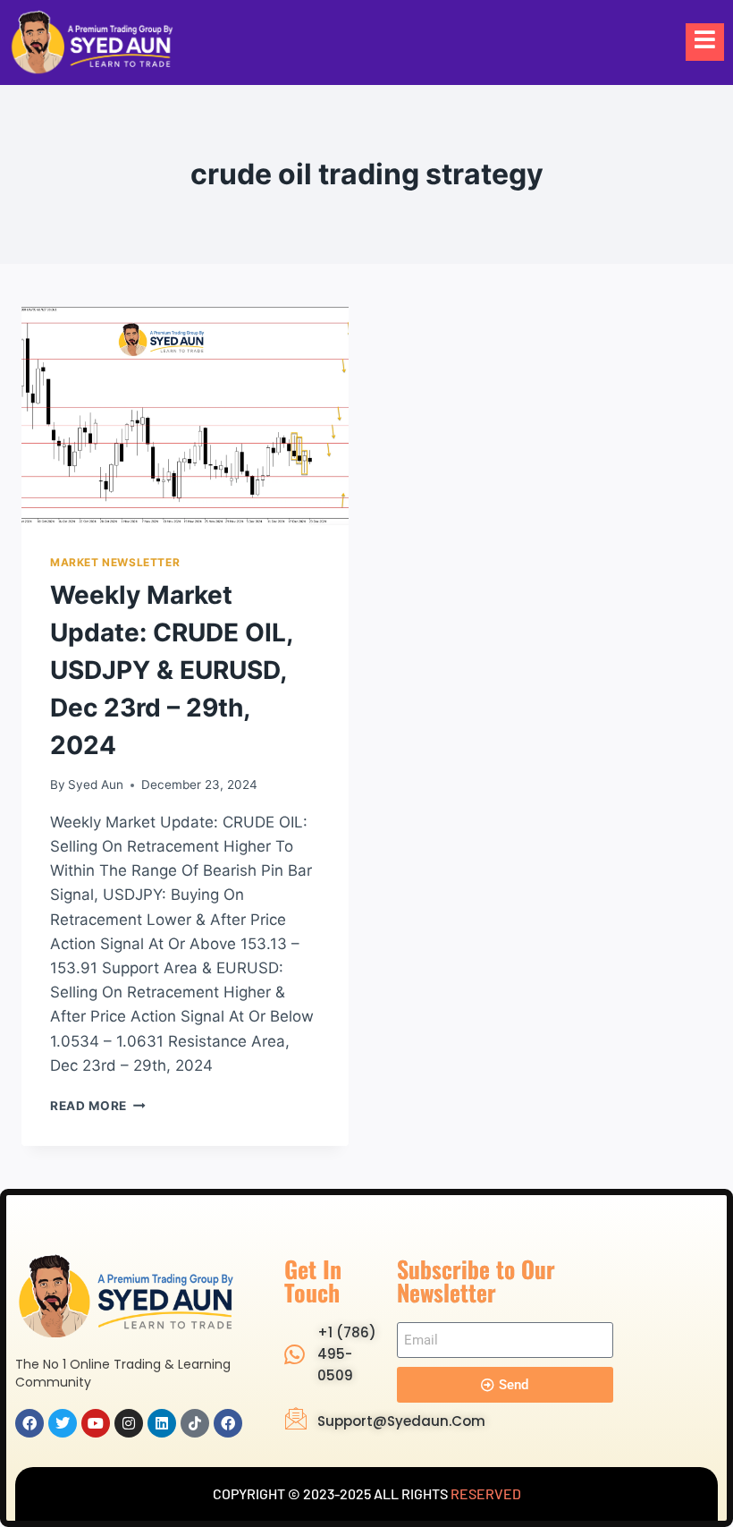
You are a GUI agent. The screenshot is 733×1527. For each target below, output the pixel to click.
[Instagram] (128, 1423)
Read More (98, 1106)
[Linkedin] (161, 1423)
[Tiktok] (195, 1423)
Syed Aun (95, 784)
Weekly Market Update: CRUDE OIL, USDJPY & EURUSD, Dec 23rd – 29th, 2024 (171, 670)
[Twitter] (62, 1423)
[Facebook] (29, 1423)
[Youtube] (95, 1423)
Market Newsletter (115, 562)
